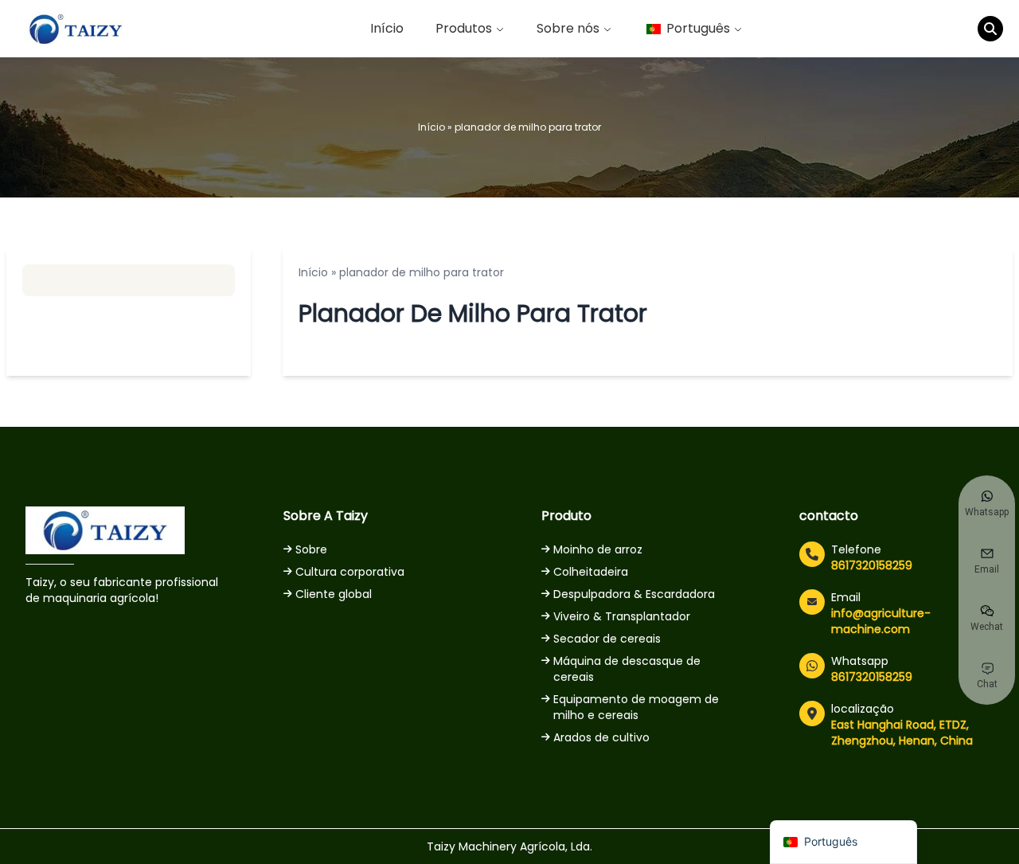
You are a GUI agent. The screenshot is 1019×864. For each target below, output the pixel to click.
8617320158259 (871, 565)
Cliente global (333, 594)
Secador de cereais (607, 639)
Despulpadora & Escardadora (634, 594)
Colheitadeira (590, 572)
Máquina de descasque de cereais (627, 669)
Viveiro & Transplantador (621, 616)
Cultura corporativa (349, 572)
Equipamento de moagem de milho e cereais (636, 707)
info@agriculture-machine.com (881, 621)
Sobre (311, 549)
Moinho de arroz (597, 549)
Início (387, 28)
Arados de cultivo (601, 737)
